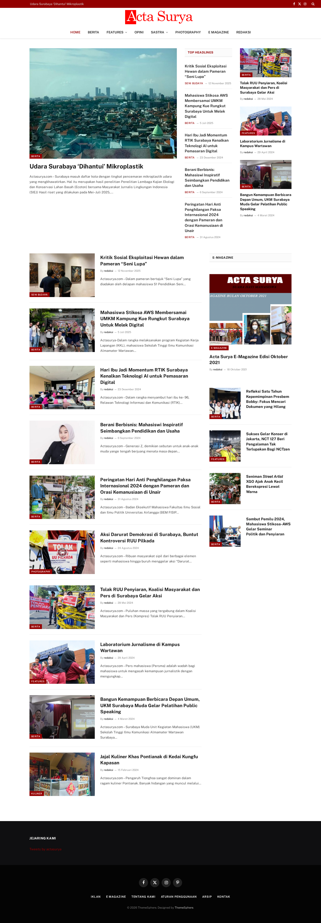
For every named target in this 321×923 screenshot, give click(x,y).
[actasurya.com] (160, 17)
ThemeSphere (184, 907)
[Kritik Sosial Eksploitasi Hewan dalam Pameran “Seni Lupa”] (62, 275)
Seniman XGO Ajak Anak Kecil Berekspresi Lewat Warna (264, 484)
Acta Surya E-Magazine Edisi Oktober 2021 (248, 359)
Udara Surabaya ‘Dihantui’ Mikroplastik (86, 166)
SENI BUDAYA (194, 83)
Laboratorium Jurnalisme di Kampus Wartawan (262, 143)
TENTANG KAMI (143, 896)
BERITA (93, 32)
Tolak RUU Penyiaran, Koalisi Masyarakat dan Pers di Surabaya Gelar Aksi (263, 88)
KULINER (36, 793)
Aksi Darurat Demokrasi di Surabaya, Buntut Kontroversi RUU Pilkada (149, 537)
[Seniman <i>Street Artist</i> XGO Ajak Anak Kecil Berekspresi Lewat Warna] (225, 488)
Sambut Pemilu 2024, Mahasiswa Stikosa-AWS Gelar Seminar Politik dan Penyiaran (268, 526)
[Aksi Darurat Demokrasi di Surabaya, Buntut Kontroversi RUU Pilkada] (62, 552)
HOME (75, 32)
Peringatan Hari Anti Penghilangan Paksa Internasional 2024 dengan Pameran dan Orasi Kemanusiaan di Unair (204, 217)
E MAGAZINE (218, 32)
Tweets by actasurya (45, 849)
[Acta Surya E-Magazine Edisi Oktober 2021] (250, 309)
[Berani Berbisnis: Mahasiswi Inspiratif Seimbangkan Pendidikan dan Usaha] (62, 442)
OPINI (139, 32)
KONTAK (223, 896)
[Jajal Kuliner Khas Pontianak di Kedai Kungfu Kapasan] (62, 774)
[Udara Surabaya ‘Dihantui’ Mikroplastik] (103, 103)
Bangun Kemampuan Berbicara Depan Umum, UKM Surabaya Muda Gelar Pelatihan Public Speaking (265, 202)
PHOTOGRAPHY (188, 32)
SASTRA (157, 32)
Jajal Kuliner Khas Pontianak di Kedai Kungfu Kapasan (149, 760)
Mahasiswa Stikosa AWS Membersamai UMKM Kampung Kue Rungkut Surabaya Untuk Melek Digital (206, 106)
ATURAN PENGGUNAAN (179, 896)
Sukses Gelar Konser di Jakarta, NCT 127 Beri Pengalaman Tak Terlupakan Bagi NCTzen (268, 441)
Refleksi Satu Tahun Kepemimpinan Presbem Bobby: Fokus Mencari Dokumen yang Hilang (267, 399)
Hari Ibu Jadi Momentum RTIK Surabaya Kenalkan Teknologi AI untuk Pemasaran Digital (207, 143)
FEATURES (115, 32)
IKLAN (96, 896)
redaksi (248, 98)
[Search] (312, 4)
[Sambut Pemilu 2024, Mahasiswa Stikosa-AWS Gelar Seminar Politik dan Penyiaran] (225, 531)
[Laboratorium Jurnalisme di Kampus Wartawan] (266, 121)
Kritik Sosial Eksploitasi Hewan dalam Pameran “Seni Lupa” (71, 4)
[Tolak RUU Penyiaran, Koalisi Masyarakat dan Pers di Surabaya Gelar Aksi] (266, 62)
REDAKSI (243, 32)
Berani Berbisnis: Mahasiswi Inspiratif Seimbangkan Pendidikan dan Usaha (207, 177)
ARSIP (207, 896)
